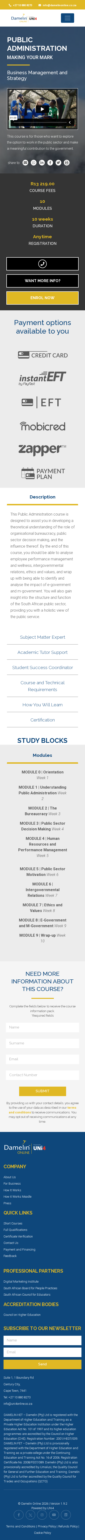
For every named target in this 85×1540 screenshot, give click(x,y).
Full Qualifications (15, 1230)
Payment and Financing (19, 1249)
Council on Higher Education (22, 1315)
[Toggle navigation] (67, 18)
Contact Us (11, 1243)
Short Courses (13, 1223)
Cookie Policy (42, 1533)
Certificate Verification (18, 1236)
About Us (10, 1177)
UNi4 (50, 1508)
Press (7, 1203)
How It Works (12, 1190)
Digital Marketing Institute (21, 1281)
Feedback (10, 1256)
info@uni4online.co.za (18, 1403)
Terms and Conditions (20, 1526)
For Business (12, 1183)
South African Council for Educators (27, 1294)
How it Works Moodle (17, 1196)
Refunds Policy (68, 1526)
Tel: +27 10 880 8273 (17, 1397)
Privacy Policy (47, 1526)
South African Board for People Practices (30, 1288)
